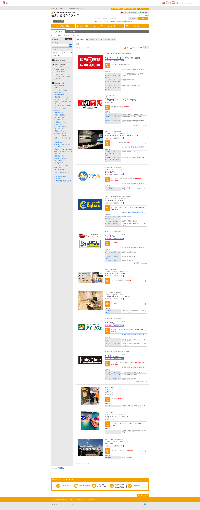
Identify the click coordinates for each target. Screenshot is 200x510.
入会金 (114, 242)
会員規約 (72, 499)
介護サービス (60, 133)
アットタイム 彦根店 (111, 260)
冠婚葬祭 (59, 142)
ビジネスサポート (61, 165)
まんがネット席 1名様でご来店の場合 (127, 330)
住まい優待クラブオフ (62, 8)
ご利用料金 (117, 398)
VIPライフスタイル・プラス (63, 173)
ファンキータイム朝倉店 (112, 379)
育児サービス (60, 131)
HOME (124, 12)
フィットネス (60, 126)
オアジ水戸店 (109, 188)
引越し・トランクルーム (63, 149)
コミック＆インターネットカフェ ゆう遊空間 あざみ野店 (112, 75)
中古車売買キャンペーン (129, 22)
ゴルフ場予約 (59, 129)
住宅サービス (60, 158)
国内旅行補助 (59, 94)
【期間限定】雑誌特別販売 (63, 181)
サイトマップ (82, 499)
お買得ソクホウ (60, 122)
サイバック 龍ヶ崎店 (111, 221)
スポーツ (59, 124)
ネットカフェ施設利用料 (120, 64)
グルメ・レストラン (63, 105)
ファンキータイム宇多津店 (112, 372)
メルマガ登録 (130, 8)
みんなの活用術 (60, 176)
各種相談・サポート (62, 156)
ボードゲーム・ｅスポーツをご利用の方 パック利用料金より (127, 424)
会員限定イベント (61, 97)
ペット (58, 153)
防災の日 (119, 22)
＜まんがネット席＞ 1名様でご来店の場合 (127, 179)
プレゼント (59, 88)
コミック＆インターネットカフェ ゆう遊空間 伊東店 (112, 81)
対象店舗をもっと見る (140, 125)
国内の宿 (59, 85)
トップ (53, 35)
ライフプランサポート (62, 144)
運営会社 (91, 499)
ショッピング (60, 135)
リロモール (59, 178)
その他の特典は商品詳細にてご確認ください (134, 69)
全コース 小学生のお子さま (121, 280)
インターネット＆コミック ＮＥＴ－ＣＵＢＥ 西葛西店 (113, 159)
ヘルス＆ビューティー (63, 147)
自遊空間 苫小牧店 (110, 114)
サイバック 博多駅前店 (112, 223)
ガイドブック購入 (61, 90)
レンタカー (59, 117)
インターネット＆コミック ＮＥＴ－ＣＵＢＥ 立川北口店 (113, 153)
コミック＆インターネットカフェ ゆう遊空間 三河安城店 (112, 87)
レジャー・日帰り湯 (63, 99)
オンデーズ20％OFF (110, 22)
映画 (57, 110)
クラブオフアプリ (61, 170)
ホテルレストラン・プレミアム (63, 102)
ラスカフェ (108, 406)
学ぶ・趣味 (60, 160)
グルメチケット (60, 108)
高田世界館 (108, 457)
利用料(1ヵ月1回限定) (120, 107)
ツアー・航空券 (61, 115)
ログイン (142, 8)
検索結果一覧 (61, 35)
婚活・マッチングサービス (63, 139)
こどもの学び (60, 163)
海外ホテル (59, 112)
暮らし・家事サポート (63, 151)
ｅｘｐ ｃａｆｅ (110, 431)
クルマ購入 (59, 119)
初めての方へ (133, 12)
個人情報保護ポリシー (60, 499)
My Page (143, 12)
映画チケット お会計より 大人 (122, 450)
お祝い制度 (59, 167)
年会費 (114, 303)
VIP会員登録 (117, 8)
